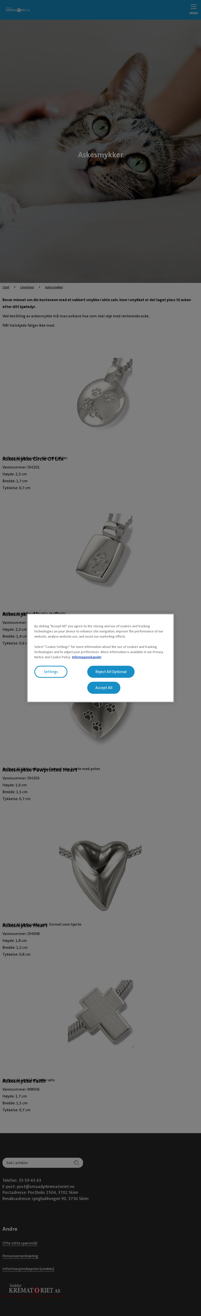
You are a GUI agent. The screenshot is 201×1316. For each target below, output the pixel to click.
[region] (100, 658)
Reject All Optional (110, 671)
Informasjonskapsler (86, 657)
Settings (51, 671)
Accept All (103, 687)
